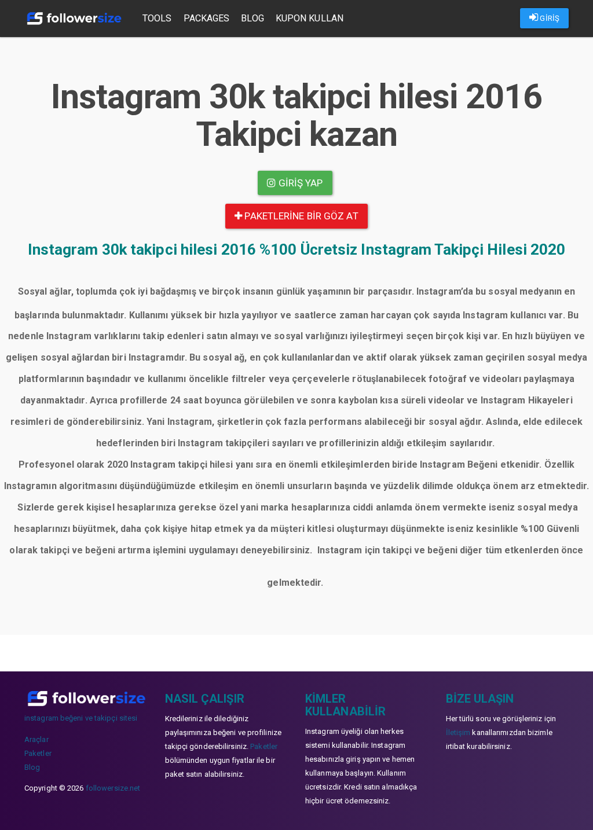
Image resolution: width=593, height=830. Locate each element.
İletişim (458, 732)
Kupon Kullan (309, 18)
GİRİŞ (548, 18)
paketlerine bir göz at (300, 216)
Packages (207, 18)
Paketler (38, 753)
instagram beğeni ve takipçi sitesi (80, 718)
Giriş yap (299, 183)
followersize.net (113, 788)
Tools (157, 18)
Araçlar (36, 739)
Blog (252, 18)
